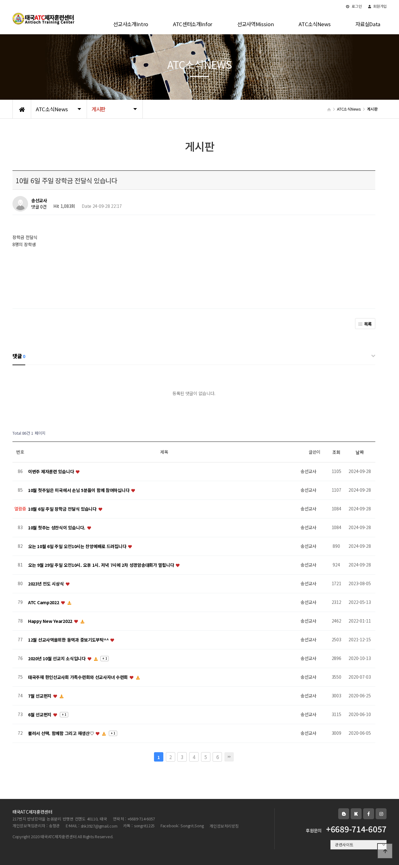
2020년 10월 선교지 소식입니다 (57, 658)
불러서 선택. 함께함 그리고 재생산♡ (61, 733)
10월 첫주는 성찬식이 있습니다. (57, 527)
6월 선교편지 (40, 714)
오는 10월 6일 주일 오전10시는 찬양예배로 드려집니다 (77, 546)
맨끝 (229, 757)
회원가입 (379, 6)
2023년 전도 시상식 (46, 584)
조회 (336, 452)
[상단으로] (385, 851)
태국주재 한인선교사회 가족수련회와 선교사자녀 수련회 (78, 677)
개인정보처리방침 (224, 826)
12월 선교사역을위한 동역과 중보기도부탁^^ (69, 640)
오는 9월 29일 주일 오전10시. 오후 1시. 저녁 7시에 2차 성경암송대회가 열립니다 (101, 565)
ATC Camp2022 (44, 602)
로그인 (356, 6)
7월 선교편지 (40, 696)
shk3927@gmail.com (99, 826)
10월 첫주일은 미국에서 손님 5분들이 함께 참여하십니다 (79, 490)
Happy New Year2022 (51, 621)
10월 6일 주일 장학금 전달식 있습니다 (63, 509)
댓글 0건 (39, 207)
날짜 (359, 452)
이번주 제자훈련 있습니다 (51, 471)
